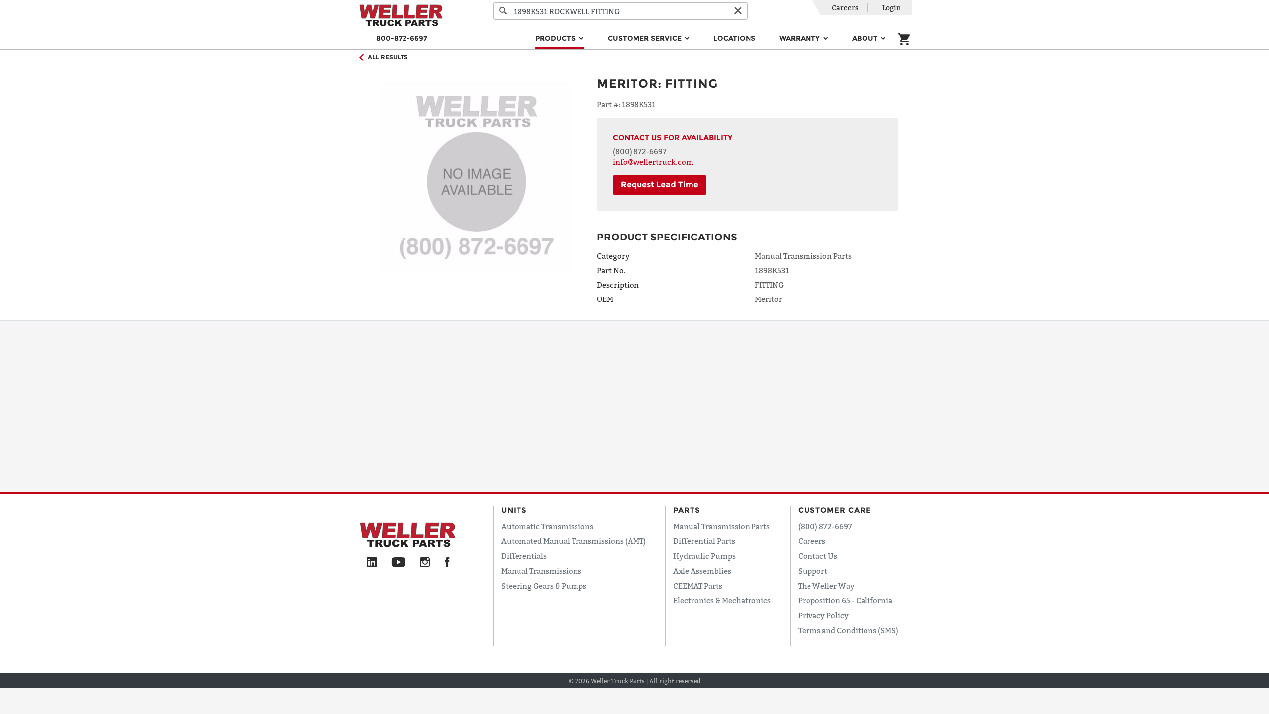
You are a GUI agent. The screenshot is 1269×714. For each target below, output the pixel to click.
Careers (845, 7)
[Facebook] (447, 563)
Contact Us (817, 555)
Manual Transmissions (541, 570)
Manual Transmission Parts (721, 526)
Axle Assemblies (702, 570)
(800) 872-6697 (640, 151)
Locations (734, 38)
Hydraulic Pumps (704, 555)
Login (891, 7)
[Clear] (738, 11)
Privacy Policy (823, 615)
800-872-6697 (401, 38)
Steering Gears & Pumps (543, 585)
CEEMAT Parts (697, 585)
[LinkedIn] (372, 563)
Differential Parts (704, 540)
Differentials (524, 555)
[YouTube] (398, 563)
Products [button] (556, 38)
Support (812, 570)
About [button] (866, 38)
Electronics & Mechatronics (722, 600)
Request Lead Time (659, 184)
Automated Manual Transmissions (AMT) (573, 540)
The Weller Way (826, 585)
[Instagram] (425, 563)
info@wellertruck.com (653, 161)
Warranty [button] (800, 38)
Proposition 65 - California (845, 600)
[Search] (503, 11)
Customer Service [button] (646, 38)
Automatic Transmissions (547, 526)
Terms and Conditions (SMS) (848, 630)
